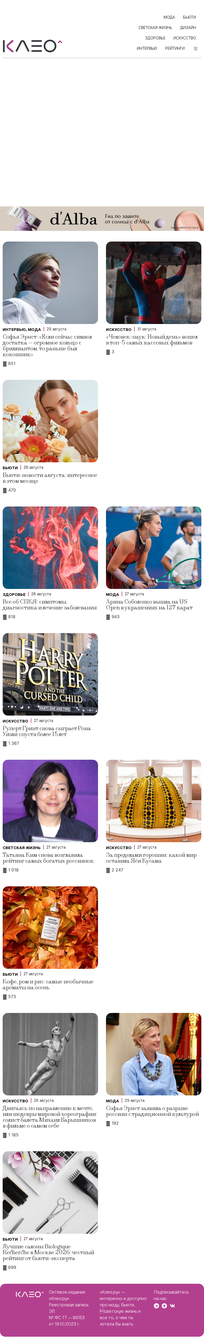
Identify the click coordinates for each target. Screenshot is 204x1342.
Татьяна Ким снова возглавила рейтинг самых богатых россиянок (48, 858)
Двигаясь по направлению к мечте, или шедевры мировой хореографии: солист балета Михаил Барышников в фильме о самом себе (50, 1117)
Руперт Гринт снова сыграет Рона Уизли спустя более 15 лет (47, 731)
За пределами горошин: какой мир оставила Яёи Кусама (151, 858)
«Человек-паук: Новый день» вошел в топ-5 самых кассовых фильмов (152, 339)
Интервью (14, 329)
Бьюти (10, 468)
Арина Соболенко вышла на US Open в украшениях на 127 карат (149, 604)
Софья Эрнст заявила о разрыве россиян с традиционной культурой (152, 1111)
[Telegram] (156, 1305)
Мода (34, 329)
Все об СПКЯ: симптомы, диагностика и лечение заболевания (50, 604)
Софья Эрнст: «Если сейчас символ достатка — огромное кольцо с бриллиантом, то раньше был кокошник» (47, 345)
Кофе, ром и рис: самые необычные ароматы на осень (48, 984)
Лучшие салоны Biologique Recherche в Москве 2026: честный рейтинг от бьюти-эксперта (48, 1252)
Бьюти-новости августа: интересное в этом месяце (50, 478)
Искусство (118, 329)
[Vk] (172, 1305)
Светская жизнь (22, 847)
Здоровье (14, 594)
